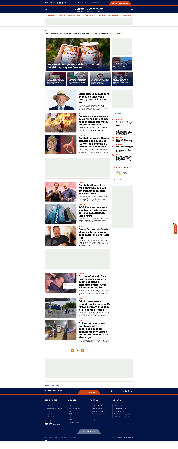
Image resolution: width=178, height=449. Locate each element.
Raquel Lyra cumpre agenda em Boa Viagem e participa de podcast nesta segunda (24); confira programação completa (124, 149)
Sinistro (81, 113)
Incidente (82, 135)
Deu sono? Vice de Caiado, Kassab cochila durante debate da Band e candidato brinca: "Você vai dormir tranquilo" (94, 282)
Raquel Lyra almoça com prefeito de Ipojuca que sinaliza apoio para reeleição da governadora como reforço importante (124, 132)
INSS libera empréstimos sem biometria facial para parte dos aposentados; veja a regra (93, 211)
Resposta (94, 77)
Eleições (119, 144)
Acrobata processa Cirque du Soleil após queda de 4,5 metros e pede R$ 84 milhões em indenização (94, 142)
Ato (117, 154)
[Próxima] (82, 350)
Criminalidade (117, 77)
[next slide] (110, 56)
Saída (49, 61)
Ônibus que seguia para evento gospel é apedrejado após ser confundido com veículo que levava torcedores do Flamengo (93, 330)
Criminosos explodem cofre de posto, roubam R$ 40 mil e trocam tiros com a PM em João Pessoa (94, 305)
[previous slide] (45, 56)
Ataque (81, 298)
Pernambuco (51, 15)
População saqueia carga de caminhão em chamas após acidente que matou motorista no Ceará (93, 120)
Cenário (81, 182)
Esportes (62, 15)
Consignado (82, 204)
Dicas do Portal (126, 15)
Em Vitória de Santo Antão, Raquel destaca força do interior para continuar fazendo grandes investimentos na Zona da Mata (124, 159)
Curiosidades (113, 15)
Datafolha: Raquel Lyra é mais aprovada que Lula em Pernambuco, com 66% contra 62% (93, 189)
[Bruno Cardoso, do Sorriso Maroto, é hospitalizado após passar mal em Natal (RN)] (60, 236)
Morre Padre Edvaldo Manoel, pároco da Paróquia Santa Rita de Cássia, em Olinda (124, 123)
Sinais (118, 128)
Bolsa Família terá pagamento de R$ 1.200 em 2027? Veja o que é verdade (124, 140)
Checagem (119, 137)
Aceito (81, 91)
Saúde (81, 226)
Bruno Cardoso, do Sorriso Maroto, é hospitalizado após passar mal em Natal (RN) (94, 233)
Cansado (81, 273)
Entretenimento (90, 15)
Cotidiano (102, 15)
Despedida (119, 119)
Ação (114, 61)
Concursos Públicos (74, 15)
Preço (71, 77)
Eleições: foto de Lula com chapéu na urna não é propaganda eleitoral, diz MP (94, 98)
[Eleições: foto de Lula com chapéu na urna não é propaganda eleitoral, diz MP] (60, 100)
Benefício (50, 77)
